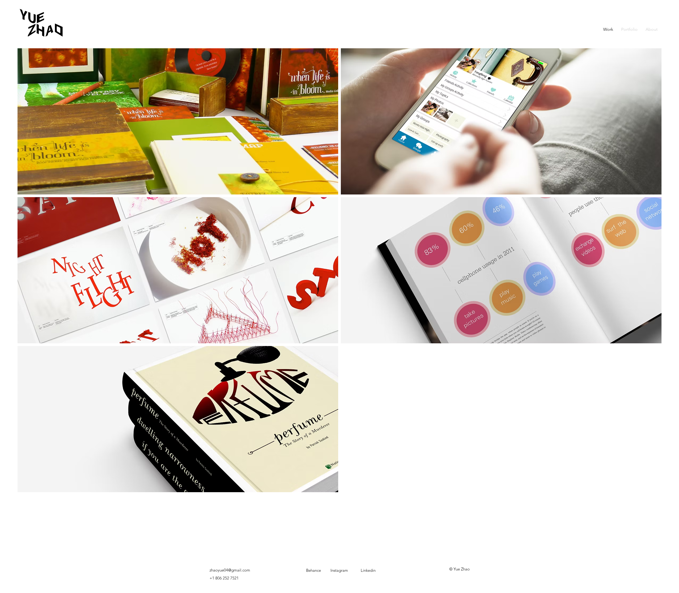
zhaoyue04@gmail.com (230, 570)
